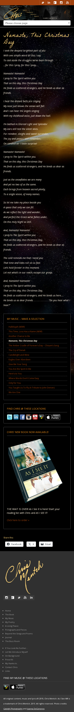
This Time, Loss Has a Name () (25, 331)
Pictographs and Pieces (16, 629)
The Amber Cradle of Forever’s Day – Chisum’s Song (34, 345)
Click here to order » (18, 520)
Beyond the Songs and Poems (19, 633)
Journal (8, 637)
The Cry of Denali (17, 350)
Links (7, 671)
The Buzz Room (12, 641)
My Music (9, 618)
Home (8, 610)
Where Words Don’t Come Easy (24, 378)
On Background (12, 655)
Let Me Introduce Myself (16, 652)
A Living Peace (11, 626)
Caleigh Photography (13, 708)
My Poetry (10, 622)
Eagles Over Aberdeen (19, 359)
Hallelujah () (17, 326)
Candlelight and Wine (19, 354)
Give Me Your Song (18, 364)
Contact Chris (11, 667)
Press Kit (9, 659)
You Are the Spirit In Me (20, 368)
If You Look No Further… (16, 648)
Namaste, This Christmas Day (23, 340)
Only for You (15, 382)
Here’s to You (15, 373)
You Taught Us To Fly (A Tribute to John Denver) (32, 387)
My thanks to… (11, 663)
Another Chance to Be (19, 336)
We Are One (14, 392)
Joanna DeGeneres (35, 708)
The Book (9, 614)
